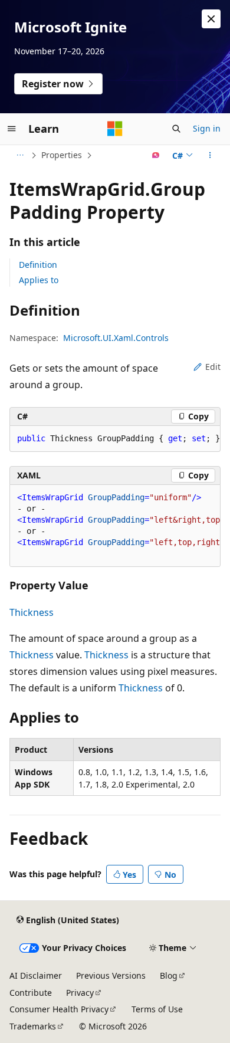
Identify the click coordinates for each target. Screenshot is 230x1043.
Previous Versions (111, 975)
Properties (61, 154)
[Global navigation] (12, 128)
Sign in (207, 128)
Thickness (31, 612)
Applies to (38, 280)
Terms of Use (157, 1009)
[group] (115, 526)
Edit (213, 366)
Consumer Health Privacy (59, 1009)
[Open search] (176, 128)
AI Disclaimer (35, 975)
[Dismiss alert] (211, 18)
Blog (169, 975)
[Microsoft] (115, 128)
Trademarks (32, 1026)
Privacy (80, 992)
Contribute (30, 992)
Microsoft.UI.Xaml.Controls (116, 337)
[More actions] (210, 155)
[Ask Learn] (156, 155)
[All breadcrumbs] (19, 155)
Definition (38, 264)
